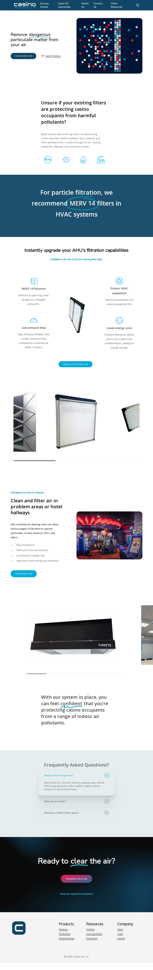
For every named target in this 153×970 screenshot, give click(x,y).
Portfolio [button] (90, 929)
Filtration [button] (63, 929)
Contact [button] (121, 938)
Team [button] (120, 933)
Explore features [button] (53, 56)
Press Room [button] (91, 938)
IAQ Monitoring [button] (66, 938)
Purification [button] (64, 933)
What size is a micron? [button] (55, 801)
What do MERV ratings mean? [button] (58, 775)
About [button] (120, 929)
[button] (23, 56)
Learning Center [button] (94, 933)
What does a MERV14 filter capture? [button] (61, 812)
